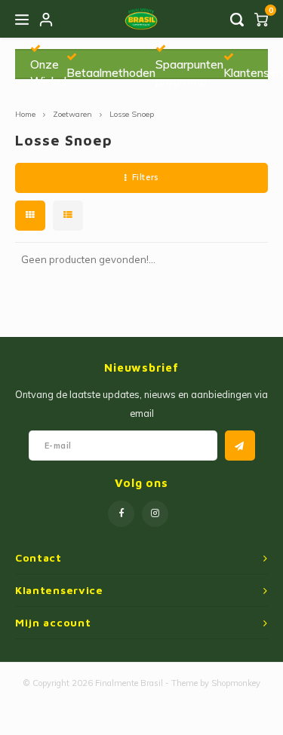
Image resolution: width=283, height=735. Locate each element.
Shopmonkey (235, 683)
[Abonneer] (240, 445)
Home (25, 114)
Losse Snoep (131, 114)
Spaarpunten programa (189, 72)
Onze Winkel (48, 72)
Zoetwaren (72, 114)
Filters (145, 177)
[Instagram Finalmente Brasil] (155, 514)
